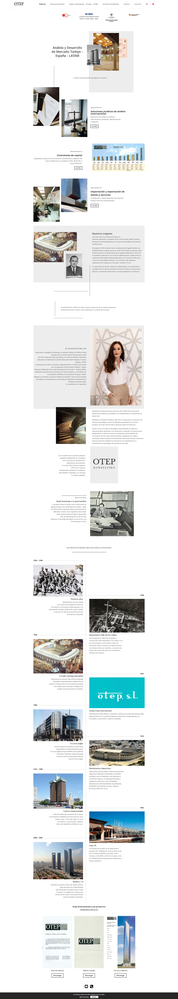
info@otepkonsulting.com (89, 910)
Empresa (42, 4)
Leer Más (94, 126)
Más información (84, 997)
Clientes (127, 4)
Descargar (57, 975)
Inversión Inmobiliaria (111, 4)
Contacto (137, 4)
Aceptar (94, 997)
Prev (42, 947)
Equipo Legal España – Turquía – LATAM (83, 4)
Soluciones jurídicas (57, 4)
